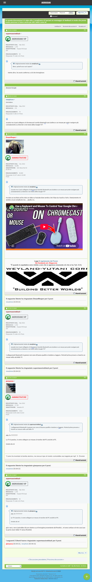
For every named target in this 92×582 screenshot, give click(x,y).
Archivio (83, 566)
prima (82, 12)
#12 (85, 96)
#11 (85, 30)
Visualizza (81, 26)
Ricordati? (55, 16)
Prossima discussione (55, 559)
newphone (9, 302)
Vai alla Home (75, 566)
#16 (85, 475)
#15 (85, 377)
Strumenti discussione (69, 26)
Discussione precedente (37, 559)
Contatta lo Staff (65, 566)
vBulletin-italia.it (53, 578)
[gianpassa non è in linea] (10, 388)
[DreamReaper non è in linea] (15, 147)
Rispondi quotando (81, 81)
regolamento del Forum (49, 261)
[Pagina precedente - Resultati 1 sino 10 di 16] (85, 12)
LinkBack (57, 26)
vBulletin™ (46, 574)
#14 (85, 308)
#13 (85, 134)
